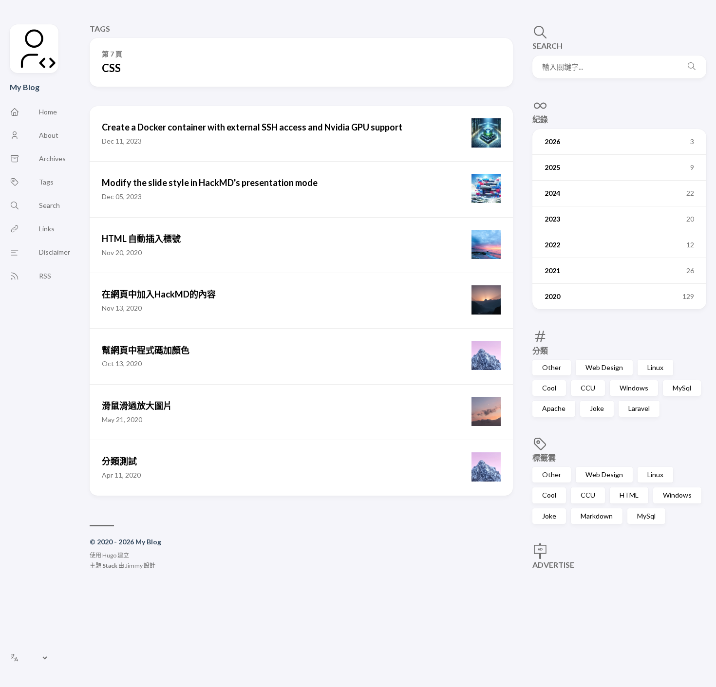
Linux (655, 367)
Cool (549, 388)
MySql (682, 388)
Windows (634, 388)
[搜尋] (691, 67)
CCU (588, 388)
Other (551, 367)
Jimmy (134, 565)
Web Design (604, 367)
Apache (553, 408)
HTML (629, 495)
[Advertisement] (619, 618)
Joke (597, 408)
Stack (109, 565)
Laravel (639, 408)
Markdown (597, 516)
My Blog (24, 87)
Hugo (109, 555)
